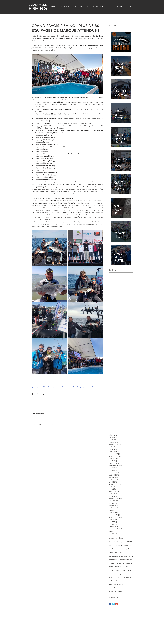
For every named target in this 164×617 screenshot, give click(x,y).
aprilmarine (118, 545)
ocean (130, 570)
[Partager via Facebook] (33, 394)
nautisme (118, 570)
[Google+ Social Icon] (116, 604)
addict (111, 545)
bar (110, 549)
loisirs (122, 567)
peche (117, 577)
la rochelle (120, 563)
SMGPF (130, 542)
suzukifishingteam (115, 588)
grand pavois (113, 556)
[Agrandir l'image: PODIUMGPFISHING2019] (85, 248)
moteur (111, 570)
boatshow (115, 549)
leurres (116, 567)
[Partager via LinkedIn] (44, 394)
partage (119, 574)
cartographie (125, 549)
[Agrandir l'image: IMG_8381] (49, 284)
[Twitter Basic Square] (113, 604)
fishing (120, 552)
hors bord (112, 563)
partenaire (127, 574)
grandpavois (113, 560)
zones (120, 591)
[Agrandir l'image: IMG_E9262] (49, 320)
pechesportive (114, 581)
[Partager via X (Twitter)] (38, 394)
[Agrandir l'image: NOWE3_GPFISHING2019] (49, 248)
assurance (127, 545)
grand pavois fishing (126, 556)
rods (121, 581)
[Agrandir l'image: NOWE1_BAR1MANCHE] (85, 284)
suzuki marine (119, 584)
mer (126, 567)
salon (126, 581)
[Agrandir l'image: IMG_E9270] (85, 356)
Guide (111, 542)
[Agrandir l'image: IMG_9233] (49, 356)
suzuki (111, 584)
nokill (124, 570)
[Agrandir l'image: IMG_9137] (85, 320)
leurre (111, 567)
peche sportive (126, 577)
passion (111, 577)
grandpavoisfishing (125, 560)
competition (113, 552)
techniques (112, 591)
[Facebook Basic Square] (110, 604)
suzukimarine (126, 588)
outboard (112, 574)
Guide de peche (120, 542)
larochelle (128, 563)
